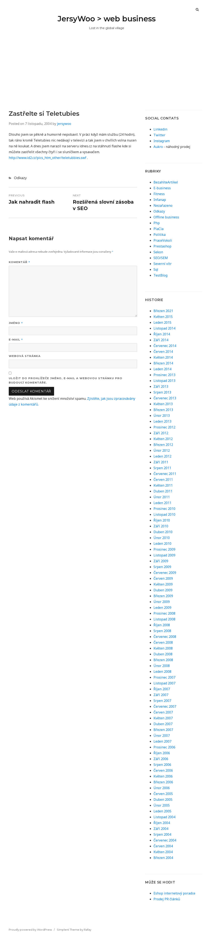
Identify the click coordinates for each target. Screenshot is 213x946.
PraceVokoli (163, 240)
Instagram (162, 141)
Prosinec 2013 (164, 375)
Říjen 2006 (162, 753)
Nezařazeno (163, 205)
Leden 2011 (162, 503)
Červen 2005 (163, 793)
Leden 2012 (162, 456)
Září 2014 (161, 340)
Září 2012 (161, 433)
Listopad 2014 (164, 328)
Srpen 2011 (162, 468)
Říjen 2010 (162, 520)
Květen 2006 (163, 776)
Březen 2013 (163, 409)
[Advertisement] (106, 79)
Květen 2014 (163, 357)
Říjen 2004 (162, 823)
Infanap (160, 199)
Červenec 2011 (165, 473)
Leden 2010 (162, 543)
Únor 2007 (162, 735)
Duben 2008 (163, 654)
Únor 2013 (162, 415)
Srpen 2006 (162, 764)
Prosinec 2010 (164, 508)
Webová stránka (25, 356)
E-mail (16, 339)
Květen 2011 (163, 485)
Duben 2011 (163, 491)
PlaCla (158, 228)
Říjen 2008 (162, 625)
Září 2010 (161, 526)
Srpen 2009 (162, 567)
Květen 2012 (163, 439)
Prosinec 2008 (164, 613)
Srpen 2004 (162, 834)
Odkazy (20, 178)
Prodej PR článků (167, 899)
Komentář (19, 262)
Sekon (158, 252)
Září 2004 (161, 828)
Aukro (158, 146)
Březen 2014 (163, 363)
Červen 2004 (163, 846)
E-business (162, 188)
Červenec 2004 (165, 840)
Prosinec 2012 (164, 427)
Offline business (166, 217)
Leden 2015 (162, 322)
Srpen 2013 (162, 392)
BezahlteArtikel (166, 182)
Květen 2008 (163, 648)
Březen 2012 (163, 444)
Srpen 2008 (162, 631)
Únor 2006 (162, 788)
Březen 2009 (163, 596)
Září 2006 (161, 759)
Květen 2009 (163, 584)
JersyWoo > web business (107, 18)
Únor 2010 (162, 537)
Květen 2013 (163, 404)
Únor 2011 (162, 497)
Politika (160, 234)
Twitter (159, 135)
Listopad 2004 (164, 817)
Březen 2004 (163, 857)
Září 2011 (161, 462)
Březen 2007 (163, 729)
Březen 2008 (163, 660)
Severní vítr (163, 263)
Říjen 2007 (162, 689)
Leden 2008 (162, 671)
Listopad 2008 (164, 619)
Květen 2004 (163, 852)
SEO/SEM (161, 258)
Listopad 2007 (164, 683)
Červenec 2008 (165, 636)
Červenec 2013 (165, 398)
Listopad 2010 (164, 514)
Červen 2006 (163, 770)
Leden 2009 (162, 607)
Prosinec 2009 (164, 549)
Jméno (16, 323)
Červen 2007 (163, 712)
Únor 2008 (162, 665)
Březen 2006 (163, 782)
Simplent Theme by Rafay (74, 929)
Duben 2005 (163, 799)
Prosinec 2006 (164, 747)
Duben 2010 (163, 532)
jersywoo (64, 123)
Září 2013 (161, 386)
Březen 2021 (163, 311)
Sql (156, 269)
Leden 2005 (162, 811)
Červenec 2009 (165, 572)
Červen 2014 (163, 351)
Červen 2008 (163, 642)
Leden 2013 (162, 421)
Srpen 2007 (162, 700)
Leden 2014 (162, 369)
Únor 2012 (162, 450)
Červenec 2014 (165, 345)
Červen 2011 (163, 479)
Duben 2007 (163, 724)
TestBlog (160, 275)
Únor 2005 (162, 805)
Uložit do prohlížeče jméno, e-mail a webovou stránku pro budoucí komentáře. (65, 380)
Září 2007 (161, 695)
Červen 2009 (163, 578)
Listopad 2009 (164, 555)
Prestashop (162, 246)
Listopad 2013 (164, 380)
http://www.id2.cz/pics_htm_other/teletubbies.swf (47, 157)
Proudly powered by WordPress (30, 929)
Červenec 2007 (165, 706)
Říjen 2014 (162, 334)
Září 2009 (161, 561)
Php (157, 223)
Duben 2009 (163, 590)
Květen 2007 (163, 718)
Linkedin (160, 129)
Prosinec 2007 (164, 677)
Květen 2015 (163, 316)
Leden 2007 (162, 741)
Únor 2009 (162, 601)
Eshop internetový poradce (174, 893)
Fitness (159, 194)
